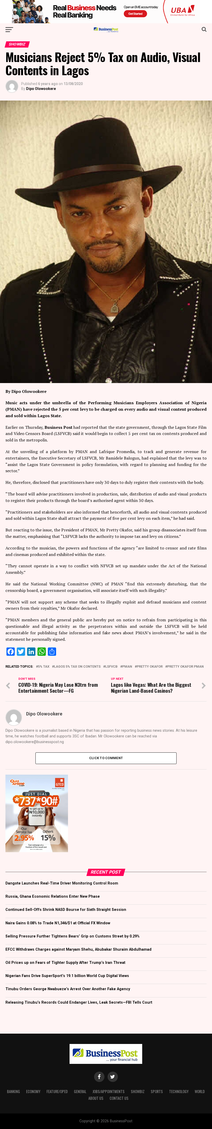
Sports (157, 1091)
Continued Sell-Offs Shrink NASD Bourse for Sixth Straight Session (65, 909)
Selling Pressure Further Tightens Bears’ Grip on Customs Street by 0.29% (72, 936)
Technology (178, 1091)
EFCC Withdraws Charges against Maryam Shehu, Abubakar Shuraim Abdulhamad (78, 949)
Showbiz (138, 1091)
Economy (33, 1091)
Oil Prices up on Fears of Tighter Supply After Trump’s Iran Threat (65, 962)
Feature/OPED (57, 1091)
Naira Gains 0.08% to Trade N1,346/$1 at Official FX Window (57, 923)
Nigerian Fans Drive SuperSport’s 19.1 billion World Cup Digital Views (67, 976)
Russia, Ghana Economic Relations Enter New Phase (52, 896)
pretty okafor (150, 666)
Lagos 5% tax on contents (77, 666)
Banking (13, 1091)
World (200, 1091)
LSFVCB (111, 666)
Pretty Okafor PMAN (185, 666)
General (80, 1091)
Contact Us (119, 1098)
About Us (95, 1098)
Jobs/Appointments (109, 1091)
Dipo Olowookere (41, 89)
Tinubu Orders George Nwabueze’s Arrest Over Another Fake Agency (67, 989)
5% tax (43, 666)
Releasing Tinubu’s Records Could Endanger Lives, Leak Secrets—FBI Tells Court (78, 1002)
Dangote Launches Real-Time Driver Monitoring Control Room (61, 883)
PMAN (127, 666)
